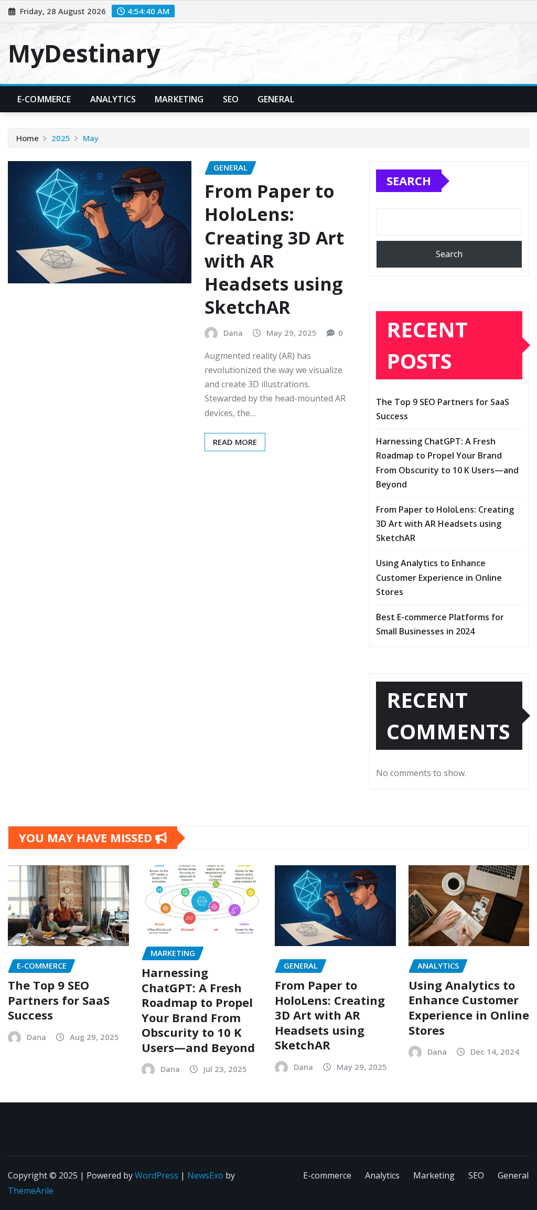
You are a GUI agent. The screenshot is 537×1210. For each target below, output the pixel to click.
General (275, 99)
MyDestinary (84, 53)
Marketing (179, 99)
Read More (235, 442)
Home (27, 138)
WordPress (156, 1175)
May (91, 138)
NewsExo (205, 1175)
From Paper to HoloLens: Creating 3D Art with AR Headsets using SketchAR (274, 249)
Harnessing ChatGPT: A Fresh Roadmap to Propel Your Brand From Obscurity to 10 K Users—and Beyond (198, 1009)
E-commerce (44, 99)
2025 (60, 138)
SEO (231, 99)
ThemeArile (30, 1190)
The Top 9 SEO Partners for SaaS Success (59, 1000)
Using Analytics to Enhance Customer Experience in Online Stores (439, 577)
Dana (233, 332)
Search (408, 180)
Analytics (113, 99)
